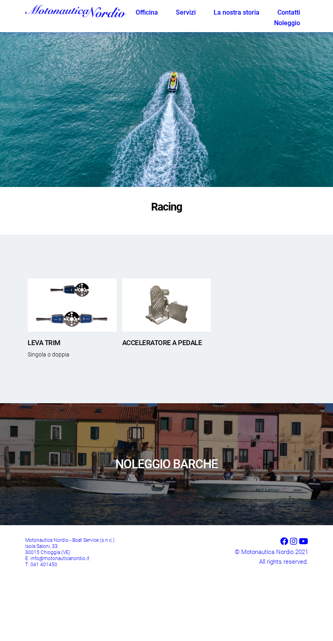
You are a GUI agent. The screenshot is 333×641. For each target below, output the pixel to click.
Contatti (288, 12)
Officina (147, 12)
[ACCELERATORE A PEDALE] (166, 305)
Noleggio (287, 23)
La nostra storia (236, 12)
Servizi (186, 12)
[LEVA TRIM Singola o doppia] (72, 305)
